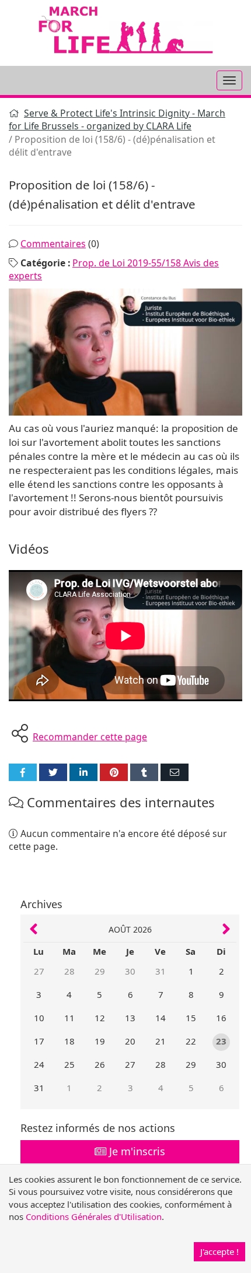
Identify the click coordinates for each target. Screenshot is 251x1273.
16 (221, 1018)
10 (39, 1018)
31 (160, 971)
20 (130, 1041)
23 (221, 1041)
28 (69, 971)
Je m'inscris (135, 1151)
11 (69, 1018)
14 (160, 1018)
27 (39, 971)
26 (100, 1064)
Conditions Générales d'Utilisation (94, 1216)
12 (100, 1018)
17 (39, 1041)
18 (69, 1041)
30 (130, 971)
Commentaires (53, 243)
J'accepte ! (219, 1251)
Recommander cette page (90, 736)
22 (191, 1041)
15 (191, 1018)
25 (69, 1064)
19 (100, 1041)
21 (160, 1041)
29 (100, 971)
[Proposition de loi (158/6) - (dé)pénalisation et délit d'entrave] (125, 352)
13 (130, 1018)
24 (39, 1064)
